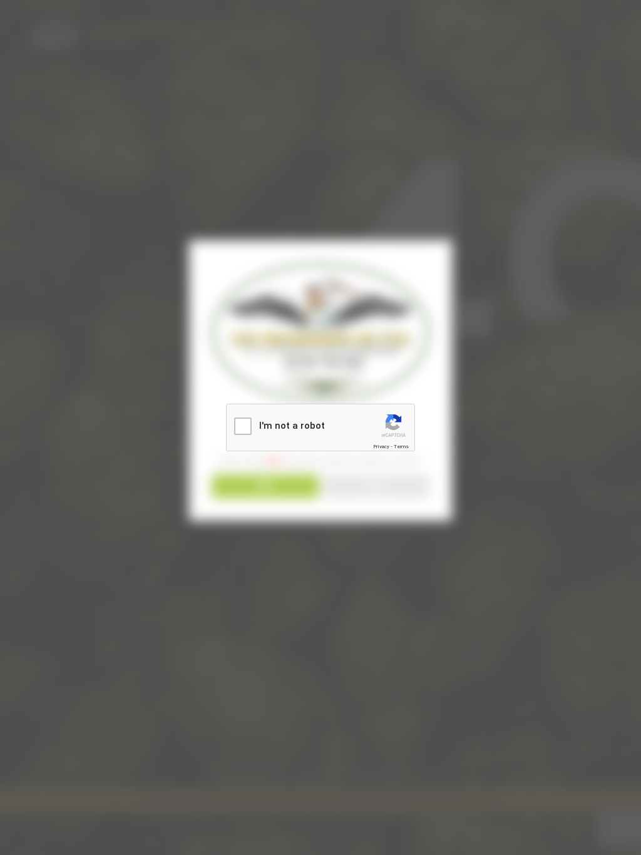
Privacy (381, 446)
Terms (401, 446)
